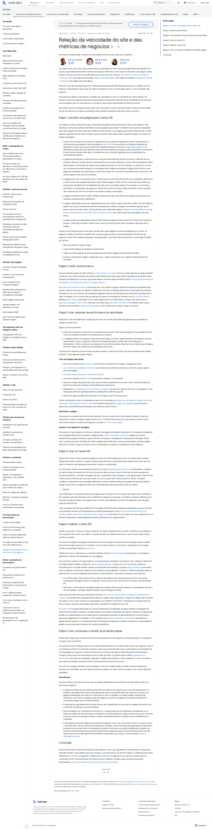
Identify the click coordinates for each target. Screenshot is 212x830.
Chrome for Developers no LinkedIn (187, 812)
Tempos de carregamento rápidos (28, 14)
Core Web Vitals (141, 297)
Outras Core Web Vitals (121, 303)
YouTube (178, 808)
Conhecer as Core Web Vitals (58, 14)
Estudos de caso (114, 3)
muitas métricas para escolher (74, 287)
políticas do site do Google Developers (139, 784)
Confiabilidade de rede (169, 14)
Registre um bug (108, 805)
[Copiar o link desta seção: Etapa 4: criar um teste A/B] (92, 451)
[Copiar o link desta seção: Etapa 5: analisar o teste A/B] (94, 524)
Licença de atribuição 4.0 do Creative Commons (135, 782)
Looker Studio (66, 609)
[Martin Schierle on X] (96, 63)
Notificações (130, 14)
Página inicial (63, 33)
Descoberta (50, 3)
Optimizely (113, 469)
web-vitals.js (72, 300)
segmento (140, 147)
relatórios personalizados (101, 564)
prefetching (108, 435)
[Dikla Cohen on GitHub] (124, 63)
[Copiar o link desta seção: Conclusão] (74, 743)
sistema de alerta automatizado (122, 618)
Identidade (78, 14)
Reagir (185, 14)
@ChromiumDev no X (182, 805)
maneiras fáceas (118, 553)
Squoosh (90, 364)
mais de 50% (108, 144)
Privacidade (51, 825)
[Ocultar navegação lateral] (26, 826)
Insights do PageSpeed (125, 403)
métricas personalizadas (90, 306)
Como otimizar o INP (147, 14)
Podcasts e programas (146, 815)
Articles (6, 9)
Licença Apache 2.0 (97, 784)
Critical (89, 378)
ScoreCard (89, 548)
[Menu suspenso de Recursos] (41, 2)
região (128, 147)
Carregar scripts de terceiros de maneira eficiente (83, 374)
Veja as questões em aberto (111, 808)
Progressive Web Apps (96, 14)
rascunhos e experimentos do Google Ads (89, 514)
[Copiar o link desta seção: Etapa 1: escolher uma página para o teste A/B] (115, 118)
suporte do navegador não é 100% (73, 303)
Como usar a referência (87, 3)
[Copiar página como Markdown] (119, 47)
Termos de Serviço (38, 825)
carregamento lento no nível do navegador (92, 389)
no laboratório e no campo (105, 273)
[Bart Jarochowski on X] (69, 63)
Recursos (34, 3)
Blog (101, 3)
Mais (195, 14)
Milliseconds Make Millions (105, 78)
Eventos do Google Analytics (93, 282)
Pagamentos (115, 14)
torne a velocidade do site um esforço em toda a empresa (94, 762)
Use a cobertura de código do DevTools (79, 368)
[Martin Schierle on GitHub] (99, 63)
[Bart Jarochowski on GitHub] (72, 63)
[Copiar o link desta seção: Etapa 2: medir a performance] (95, 266)
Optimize (125, 469)
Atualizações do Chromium (148, 808)
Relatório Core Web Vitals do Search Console (94, 213)
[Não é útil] (151, 33)
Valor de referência (66, 3)
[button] (106, 489)
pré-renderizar (122, 435)
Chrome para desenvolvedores (149, 805)
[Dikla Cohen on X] (121, 63)
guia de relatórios (135, 567)
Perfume (133, 279)
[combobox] (164, 3)
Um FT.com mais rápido (113, 422)
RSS (176, 815)
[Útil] (148, 33)
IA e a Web (6, 14)
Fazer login (205, 3)
